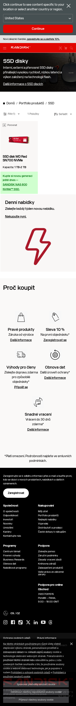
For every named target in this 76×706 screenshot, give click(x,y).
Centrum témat (11, 551)
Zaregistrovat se (55, 340)
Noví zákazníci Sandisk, (31, 39)
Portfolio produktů (48, 515)
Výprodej (43, 523)
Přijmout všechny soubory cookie (36, 699)
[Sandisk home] (20, 47)
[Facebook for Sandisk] (13, 622)
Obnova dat (9, 563)
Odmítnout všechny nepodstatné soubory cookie (36, 691)
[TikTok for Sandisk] (20, 622)
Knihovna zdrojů (47, 563)
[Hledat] (71, 47)
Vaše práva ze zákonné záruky (51, 573)
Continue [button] (38, 29)
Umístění (8, 527)
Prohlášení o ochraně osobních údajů (30, 672)
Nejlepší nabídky (47, 519)
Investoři (8, 519)
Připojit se (21, 387)
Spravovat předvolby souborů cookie (36, 684)
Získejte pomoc (46, 551)
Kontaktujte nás (12, 535)
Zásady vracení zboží (50, 559)
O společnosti (11, 511)
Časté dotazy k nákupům (52, 531)
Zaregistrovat (16, 493)
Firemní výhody (11, 555)
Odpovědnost (10, 515)
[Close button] (68, 6)
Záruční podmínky (48, 555)
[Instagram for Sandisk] (5, 622)
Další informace (21, 340)
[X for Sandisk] (28, 622)
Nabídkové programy (15, 567)
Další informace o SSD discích (23, 84)
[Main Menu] (5, 48)
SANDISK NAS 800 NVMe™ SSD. (15, 187)
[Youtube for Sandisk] (43, 622)
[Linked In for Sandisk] (36, 622)
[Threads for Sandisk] (50, 622)
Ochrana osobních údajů (16, 638)
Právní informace (46, 638)
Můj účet (43, 511)
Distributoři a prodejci (50, 527)
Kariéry (7, 531)
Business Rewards (13, 559)
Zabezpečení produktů (50, 567)
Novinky (7, 523)
